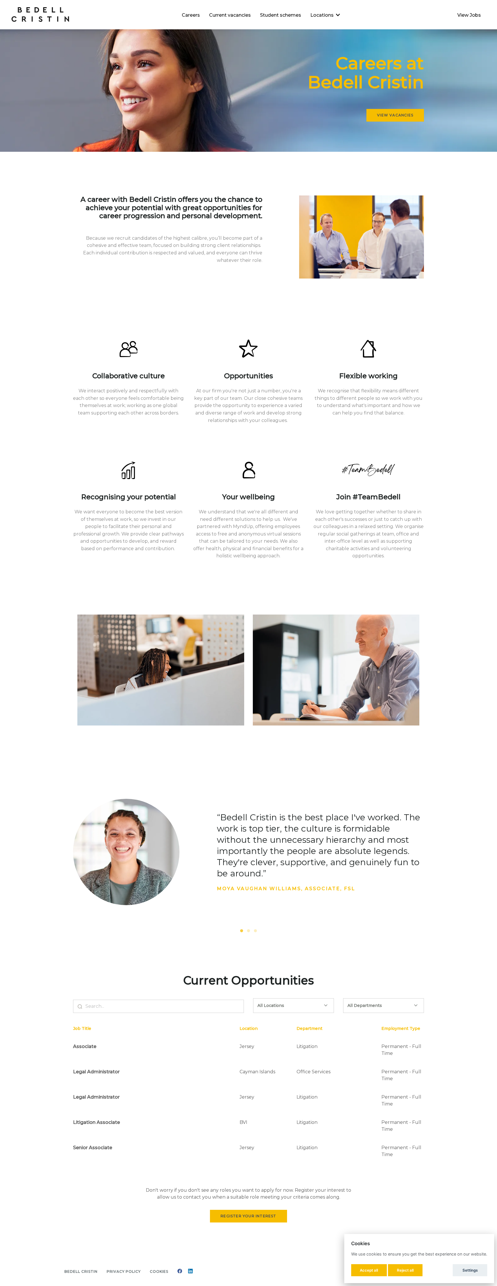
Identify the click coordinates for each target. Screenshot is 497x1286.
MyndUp (243, 526)
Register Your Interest (248, 1216)
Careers (191, 15)
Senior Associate (92, 1147)
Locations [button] (322, 15)
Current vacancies (230, 15)
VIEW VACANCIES (395, 115)
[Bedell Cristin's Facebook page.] (179, 1271)
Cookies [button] (159, 1271)
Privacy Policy (124, 1271)
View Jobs (469, 15)
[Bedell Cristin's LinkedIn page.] (190, 1271)
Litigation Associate (96, 1122)
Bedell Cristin (81, 1271)
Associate (84, 1046)
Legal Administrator (96, 1071)
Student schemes (280, 15)
